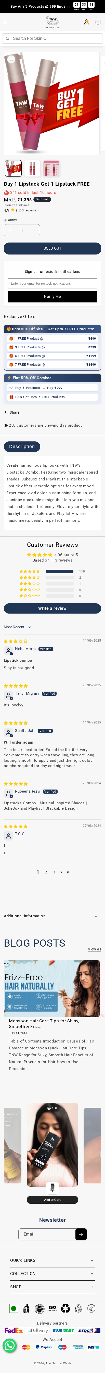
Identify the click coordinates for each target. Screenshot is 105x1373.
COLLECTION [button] (23, 1273)
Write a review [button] (52, 608)
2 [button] (46, 872)
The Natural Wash (58, 1363)
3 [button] (54, 872)
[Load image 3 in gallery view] (51, 168)
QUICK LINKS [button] (23, 1260)
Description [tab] (22, 446)
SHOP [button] (15, 1287)
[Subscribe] (81, 1234)
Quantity (10, 220)
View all (94, 949)
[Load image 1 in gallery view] (13, 168)
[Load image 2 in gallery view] (32, 168)
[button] (97, 22)
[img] (16, 641)
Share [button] (15, 412)
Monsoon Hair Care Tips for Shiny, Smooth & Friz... (44, 1023)
